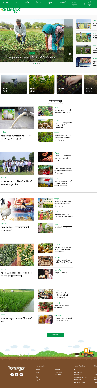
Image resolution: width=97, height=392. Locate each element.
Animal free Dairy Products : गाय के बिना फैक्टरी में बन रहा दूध (16, 137)
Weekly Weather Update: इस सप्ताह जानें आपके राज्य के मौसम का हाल (63, 171)
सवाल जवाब (58, 372)
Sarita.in (76, 370)
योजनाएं (38, 2)
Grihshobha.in (78, 372)
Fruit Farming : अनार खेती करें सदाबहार (62, 307)
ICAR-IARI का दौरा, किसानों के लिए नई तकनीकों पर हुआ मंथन (16, 183)
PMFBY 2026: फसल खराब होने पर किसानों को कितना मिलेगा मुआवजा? (62, 203)
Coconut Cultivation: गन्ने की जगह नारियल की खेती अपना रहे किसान (62, 249)
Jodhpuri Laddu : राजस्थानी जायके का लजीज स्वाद (63, 319)
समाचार (6, 2)
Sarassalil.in (77, 380)
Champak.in (78, 375)
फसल (17, 2)
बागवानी (61, 89)
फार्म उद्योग (90, 89)
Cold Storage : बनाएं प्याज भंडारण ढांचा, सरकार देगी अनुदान (62, 158)
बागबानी (63, 2)
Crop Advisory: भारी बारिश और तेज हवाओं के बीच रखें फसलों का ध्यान (62, 137)
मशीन (27, 2)
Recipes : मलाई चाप (60, 273)
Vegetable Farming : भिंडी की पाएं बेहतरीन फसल (32, 58)
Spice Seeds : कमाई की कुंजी (63, 227)
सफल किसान (74, 4)
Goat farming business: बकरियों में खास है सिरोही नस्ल (63, 261)
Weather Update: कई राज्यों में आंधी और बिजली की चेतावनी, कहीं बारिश (63, 183)
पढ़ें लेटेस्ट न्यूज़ (55, 101)
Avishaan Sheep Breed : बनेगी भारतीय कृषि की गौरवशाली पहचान (62, 295)
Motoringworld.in (79, 382)
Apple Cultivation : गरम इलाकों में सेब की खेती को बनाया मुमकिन (16, 274)
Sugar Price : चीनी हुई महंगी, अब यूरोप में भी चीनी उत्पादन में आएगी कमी (63, 125)
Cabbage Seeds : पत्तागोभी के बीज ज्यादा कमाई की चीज (62, 111)
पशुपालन (50, 2)
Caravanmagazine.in (80, 377)
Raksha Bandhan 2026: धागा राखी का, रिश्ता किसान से (63, 215)
